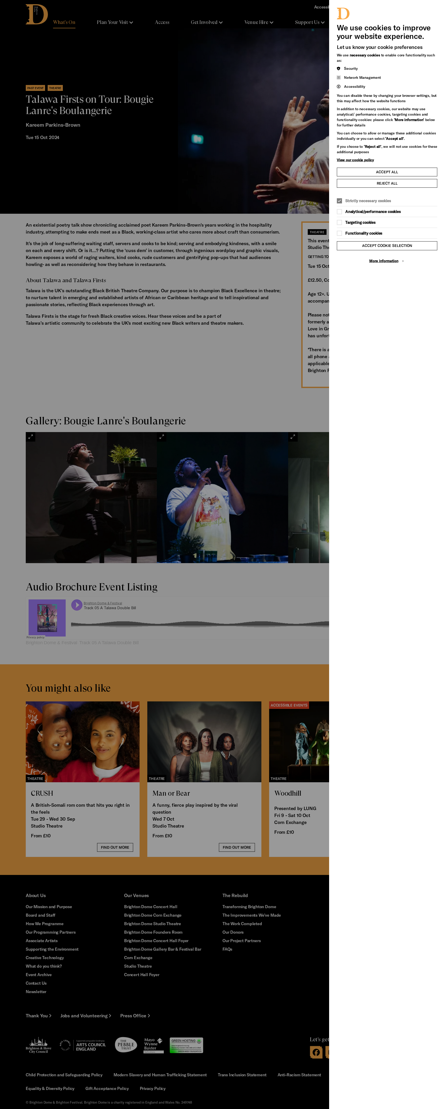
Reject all (387, 183)
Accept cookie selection (387, 245)
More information (383, 261)
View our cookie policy (355, 160)
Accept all (387, 172)
